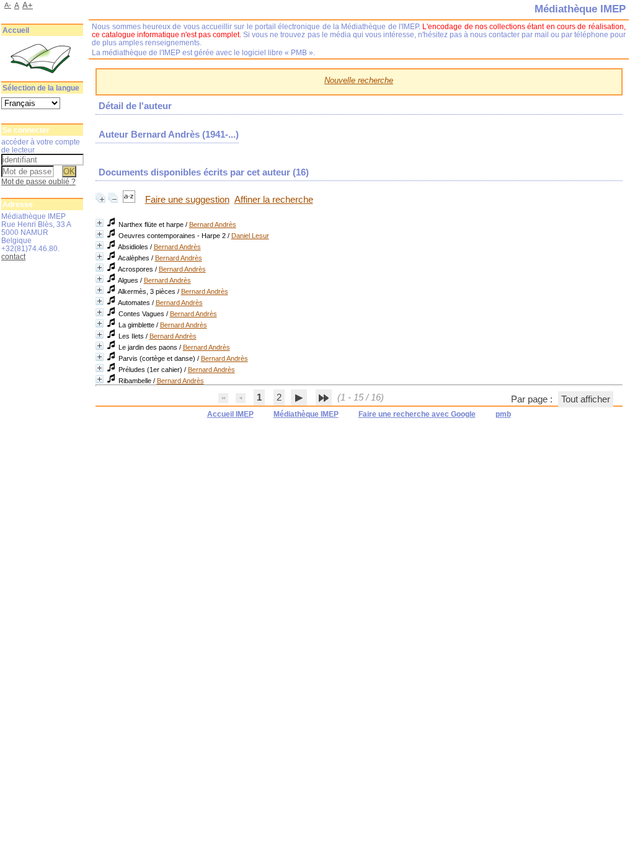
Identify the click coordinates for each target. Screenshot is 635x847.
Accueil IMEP (230, 414)
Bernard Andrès (212, 224)
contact (13, 256)
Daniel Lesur (250, 235)
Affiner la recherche (273, 200)
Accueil (15, 30)
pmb (503, 414)
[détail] (99, 223)
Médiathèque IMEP (306, 414)
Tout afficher (585, 399)
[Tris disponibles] (130, 200)
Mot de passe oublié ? (38, 181)
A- (7, 5)
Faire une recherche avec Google (417, 414)
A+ (27, 5)
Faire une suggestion (187, 200)
